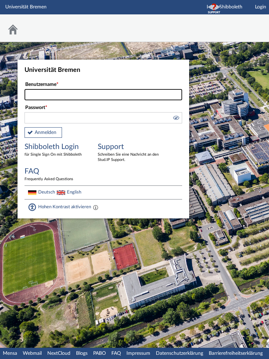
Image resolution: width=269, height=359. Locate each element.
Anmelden (45, 132)
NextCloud (58, 353)
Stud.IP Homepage (242, 23)
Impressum (138, 353)
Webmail (32, 353)
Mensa (10, 353)
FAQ (116, 353)
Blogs (82, 353)
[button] (176, 118)
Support (128, 152)
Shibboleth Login (53, 149)
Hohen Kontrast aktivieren (64, 207)
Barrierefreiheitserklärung (236, 353)
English (74, 192)
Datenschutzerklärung (179, 353)
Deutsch (46, 192)
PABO (99, 353)
